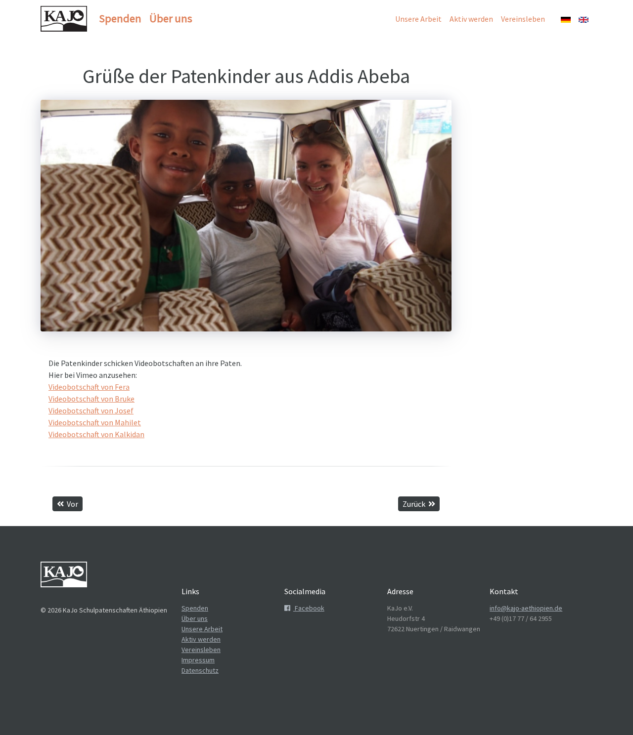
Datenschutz (200, 670)
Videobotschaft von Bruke (91, 399)
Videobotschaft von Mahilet (94, 422)
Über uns (170, 18)
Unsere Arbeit (418, 19)
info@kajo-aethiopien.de (526, 608)
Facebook (308, 608)
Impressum (198, 659)
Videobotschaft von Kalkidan (96, 434)
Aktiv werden (471, 19)
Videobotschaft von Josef (91, 410)
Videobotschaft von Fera (89, 387)
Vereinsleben (523, 19)
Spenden (120, 18)
